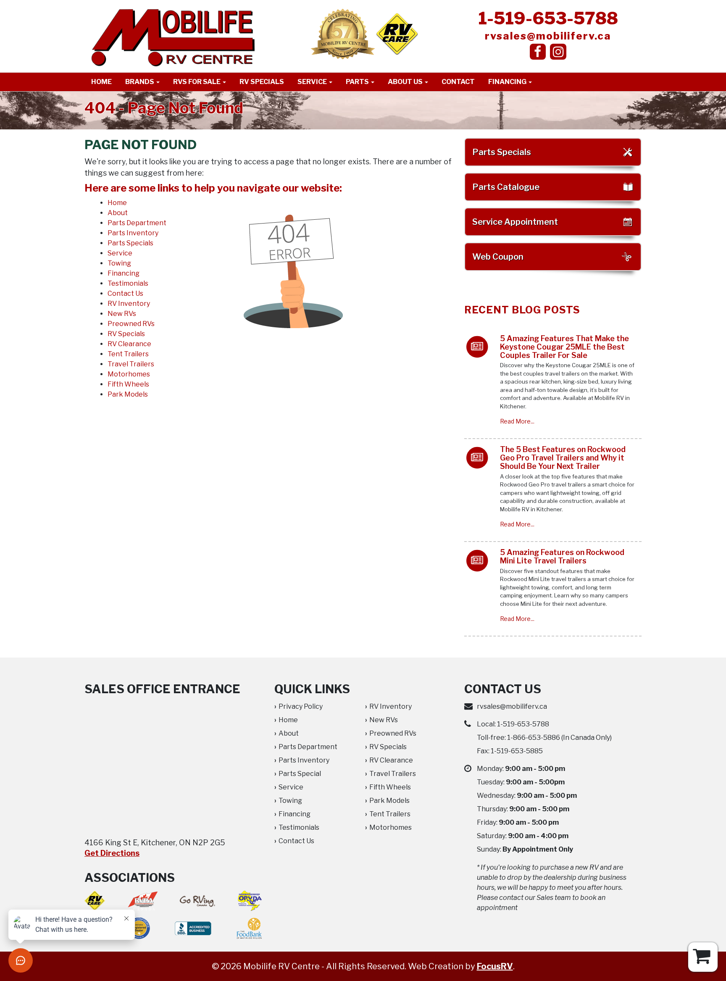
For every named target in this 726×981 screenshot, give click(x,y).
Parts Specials (130, 243)
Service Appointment (515, 222)
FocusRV (495, 966)
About (118, 213)
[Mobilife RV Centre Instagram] (558, 52)
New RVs (122, 314)
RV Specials (261, 82)
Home (101, 82)
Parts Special (300, 774)
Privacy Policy (301, 706)
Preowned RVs (131, 324)
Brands (140, 82)
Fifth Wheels (128, 384)
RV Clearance (129, 344)
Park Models (128, 394)
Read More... (517, 421)
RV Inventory (129, 304)
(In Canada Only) (559, 738)
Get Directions (111, 853)
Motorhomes (129, 374)
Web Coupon (497, 257)
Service (312, 82)
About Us (406, 82)
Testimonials (128, 283)
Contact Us (125, 293)
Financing (508, 82)
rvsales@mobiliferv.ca (548, 36)
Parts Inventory (133, 233)
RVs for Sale (197, 82)
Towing (119, 263)
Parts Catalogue (505, 187)
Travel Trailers (131, 364)
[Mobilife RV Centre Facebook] (538, 52)
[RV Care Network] (397, 33)
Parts (358, 82)
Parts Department (137, 223)
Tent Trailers (128, 354)
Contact (458, 82)
